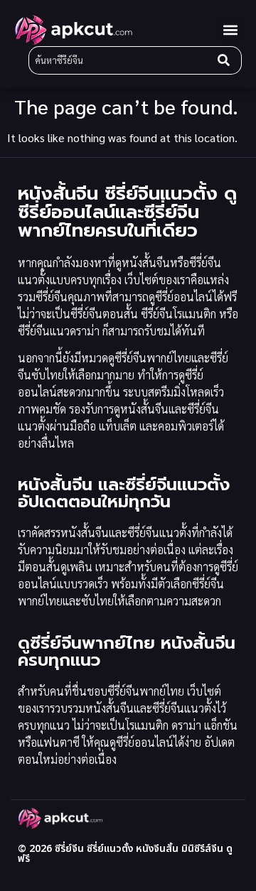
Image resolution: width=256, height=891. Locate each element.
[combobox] (120, 60)
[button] (230, 30)
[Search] (227, 60)
